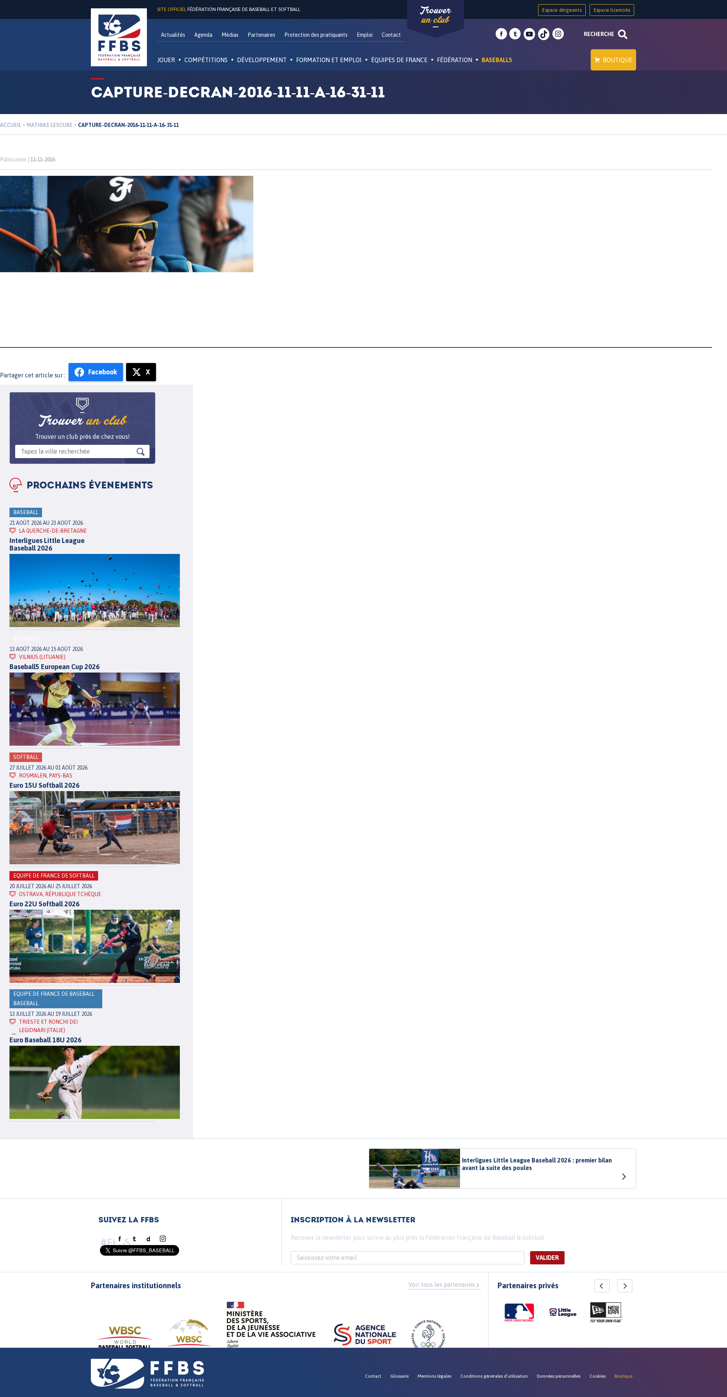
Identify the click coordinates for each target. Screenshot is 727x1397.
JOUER (166, 59)
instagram (558, 34)
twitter (515, 34)
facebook (501, 34)
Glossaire (399, 1376)
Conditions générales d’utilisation (494, 1376)
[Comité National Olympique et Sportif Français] (428, 1338)
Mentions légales (434, 1376)
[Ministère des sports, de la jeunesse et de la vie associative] (271, 1327)
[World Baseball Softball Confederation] (125, 1341)
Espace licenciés (612, 10)
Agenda (203, 35)
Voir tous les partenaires (442, 1284)
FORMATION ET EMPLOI (329, 59)
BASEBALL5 (497, 59)
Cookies (597, 1376)
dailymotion (148, 1239)
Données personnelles (558, 1376)
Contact (391, 35)
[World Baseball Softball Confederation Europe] (189, 1337)
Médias (230, 35)
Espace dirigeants (561, 10)
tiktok (543, 34)
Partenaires (261, 35)
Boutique (617, 59)
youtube (529, 34)
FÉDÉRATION (454, 59)
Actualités (173, 35)
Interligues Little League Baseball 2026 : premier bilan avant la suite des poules (537, 1164)
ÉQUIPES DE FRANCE (399, 59)
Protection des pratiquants (316, 35)
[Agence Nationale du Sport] (365, 1336)
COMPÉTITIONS (206, 59)
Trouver (435, 15)
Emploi (365, 35)
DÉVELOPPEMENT (262, 59)
